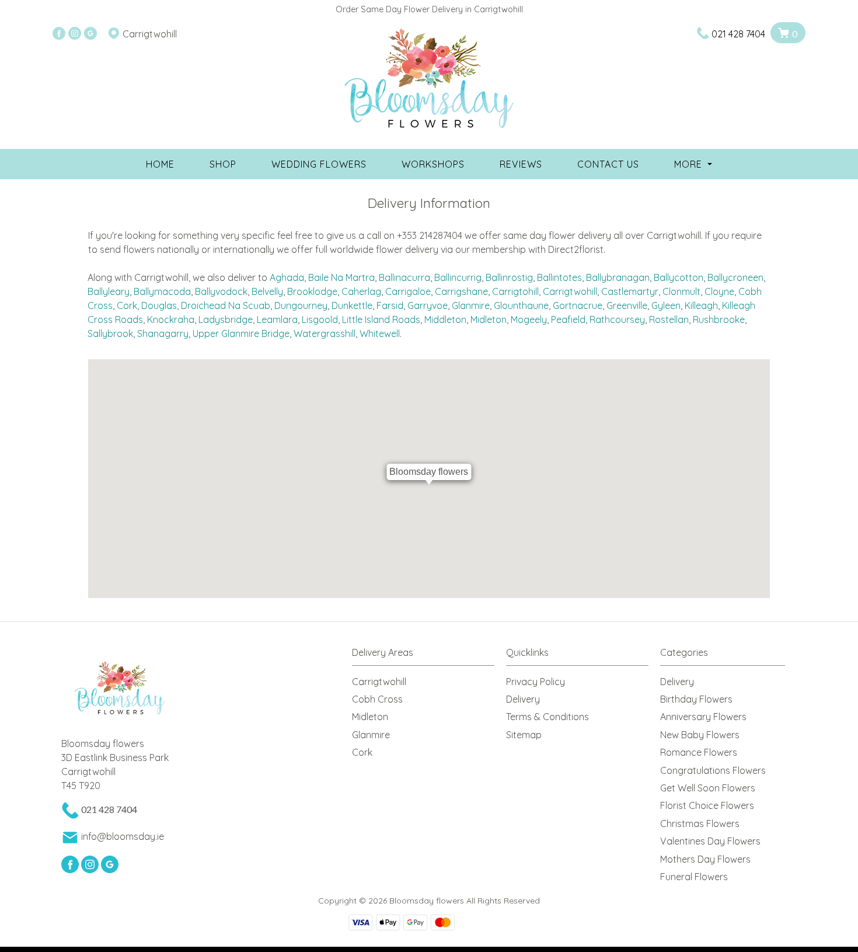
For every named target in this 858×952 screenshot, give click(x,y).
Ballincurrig (458, 277)
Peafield (568, 319)
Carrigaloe (408, 291)
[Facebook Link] (59, 34)
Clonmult (681, 291)
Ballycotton (678, 277)
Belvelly (267, 291)
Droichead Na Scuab (225, 305)
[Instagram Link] (74, 34)
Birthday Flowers (696, 699)
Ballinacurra (404, 277)
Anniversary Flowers (703, 716)
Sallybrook (110, 333)
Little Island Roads (381, 319)
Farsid (389, 305)
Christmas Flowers (700, 823)
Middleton (445, 319)
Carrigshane (461, 291)
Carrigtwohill (570, 291)
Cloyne (719, 291)
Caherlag (361, 291)
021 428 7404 (738, 34)
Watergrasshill (324, 333)
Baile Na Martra (341, 277)
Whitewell (380, 333)
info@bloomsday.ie (122, 836)
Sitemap (524, 735)
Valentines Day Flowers (710, 841)
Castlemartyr (629, 291)
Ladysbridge (225, 319)
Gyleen (666, 305)
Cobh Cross (377, 699)
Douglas (159, 305)
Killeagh (701, 305)
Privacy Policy (535, 681)
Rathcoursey (617, 319)
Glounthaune (521, 305)
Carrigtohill (515, 291)
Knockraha (170, 319)
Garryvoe (427, 305)
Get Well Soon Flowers (707, 788)
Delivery (523, 699)
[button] (429, 655)
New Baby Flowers (700, 735)
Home (160, 164)
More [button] (689, 164)
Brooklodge (312, 291)
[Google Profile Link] (90, 34)
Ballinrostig (509, 277)
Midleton (488, 319)
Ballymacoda (162, 291)
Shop (223, 164)
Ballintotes (559, 277)
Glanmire (471, 305)
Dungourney (300, 305)
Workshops (433, 164)
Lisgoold (320, 319)
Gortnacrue (577, 305)
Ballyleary (109, 291)
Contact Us (608, 164)
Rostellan (669, 319)
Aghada (287, 277)
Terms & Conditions (547, 716)
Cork (127, 305)
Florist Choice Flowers (707, 805)
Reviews (521, 164)
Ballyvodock (221, 291)
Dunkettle (352, 305)
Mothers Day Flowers (705, 859)
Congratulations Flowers (713, 770)
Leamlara (277, 319)
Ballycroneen (735, 277)
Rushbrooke (719, 319)
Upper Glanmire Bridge (241, 333)
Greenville (626, 305)
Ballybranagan (618, 277)
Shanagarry (163, 333)
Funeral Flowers (694, 876)
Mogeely (529, 319)
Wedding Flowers (319, 164)
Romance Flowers (698, 752)
